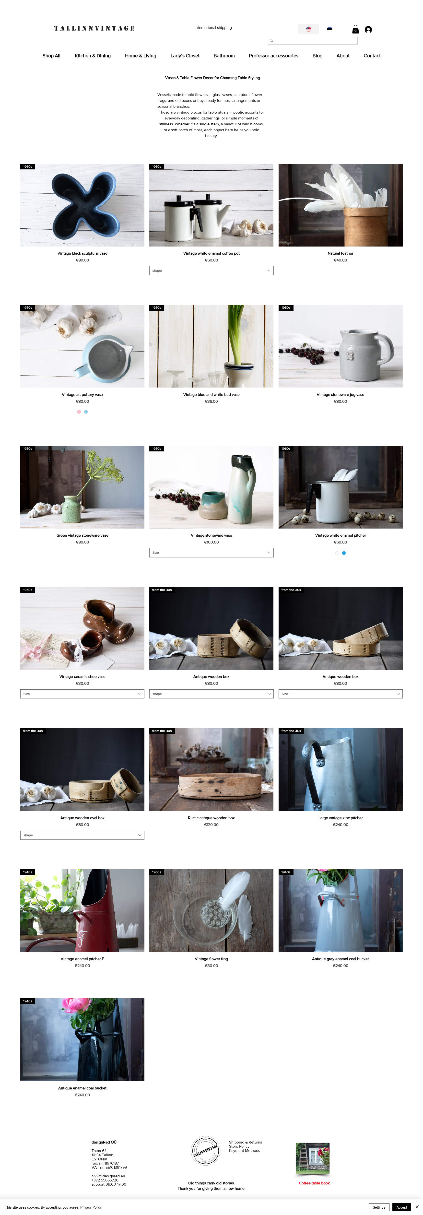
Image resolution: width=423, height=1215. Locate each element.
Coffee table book (314, 1183)
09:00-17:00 (116, 1184)
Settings (379, 1207)
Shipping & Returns (246, 1142)
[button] (355, 29)
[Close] (417, 1207)
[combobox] (211, 270)
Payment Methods (244, 1150)
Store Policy (239, 1146)
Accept (402, 1207)
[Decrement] (24, 282)
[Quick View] (341, 205)
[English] (308, 29)
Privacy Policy (91, 1207)
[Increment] (140, 282)
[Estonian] (329, 29)
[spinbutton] (82, 282)
